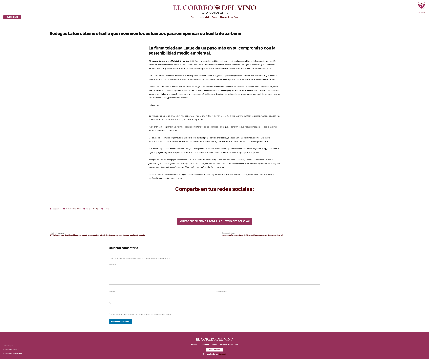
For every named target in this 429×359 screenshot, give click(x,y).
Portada (194, 17)
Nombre (112, 291)
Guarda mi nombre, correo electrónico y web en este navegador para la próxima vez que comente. (141, 314)
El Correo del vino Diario (229, 17)
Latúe (107, 209)
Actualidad (204, 17)
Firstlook (222, 354)
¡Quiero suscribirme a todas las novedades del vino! (214, 221)
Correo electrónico (222, 291)
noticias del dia (92, 209)
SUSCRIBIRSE (12, 17)
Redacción (56, 209)
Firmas (214, 17)
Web (110, 303)
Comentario (113, 264)
